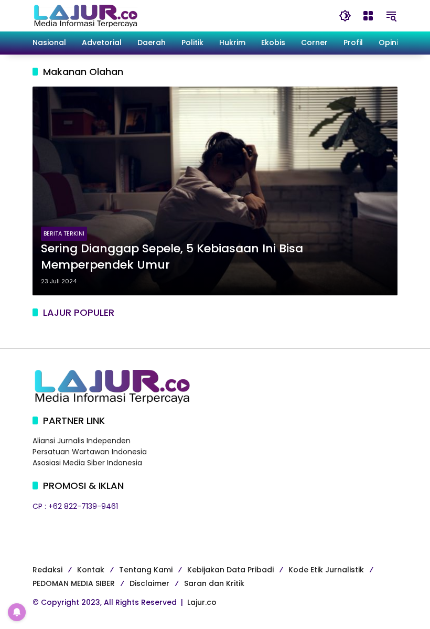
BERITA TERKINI (64, 233)
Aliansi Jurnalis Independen (82, 440)
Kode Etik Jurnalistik (326, 569)
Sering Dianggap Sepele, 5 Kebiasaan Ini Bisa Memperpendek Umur (172, 257)
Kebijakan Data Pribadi (230, 569)
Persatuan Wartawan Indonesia (90, 451)
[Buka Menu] (368, 15)
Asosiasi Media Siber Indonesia (87, 462)
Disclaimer (149, 583)
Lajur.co (202, 602)
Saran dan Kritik (214, 583)
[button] (345, 15)
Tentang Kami (146, 569)
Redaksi (47, 569)
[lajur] (85, 15)
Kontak (90, 569)
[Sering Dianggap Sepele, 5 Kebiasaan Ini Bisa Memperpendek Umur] (215, 191)
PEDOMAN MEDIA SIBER (74, 583)
